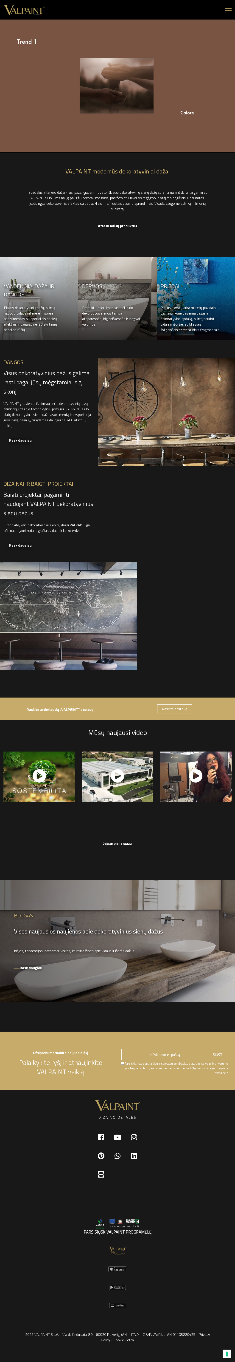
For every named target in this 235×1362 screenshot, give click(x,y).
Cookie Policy (124, 1340)
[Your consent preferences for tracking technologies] (227, 1354)
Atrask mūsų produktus (117, 226)
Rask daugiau (20, 440)
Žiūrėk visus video (117, 844)
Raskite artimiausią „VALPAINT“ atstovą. (60, 709)
